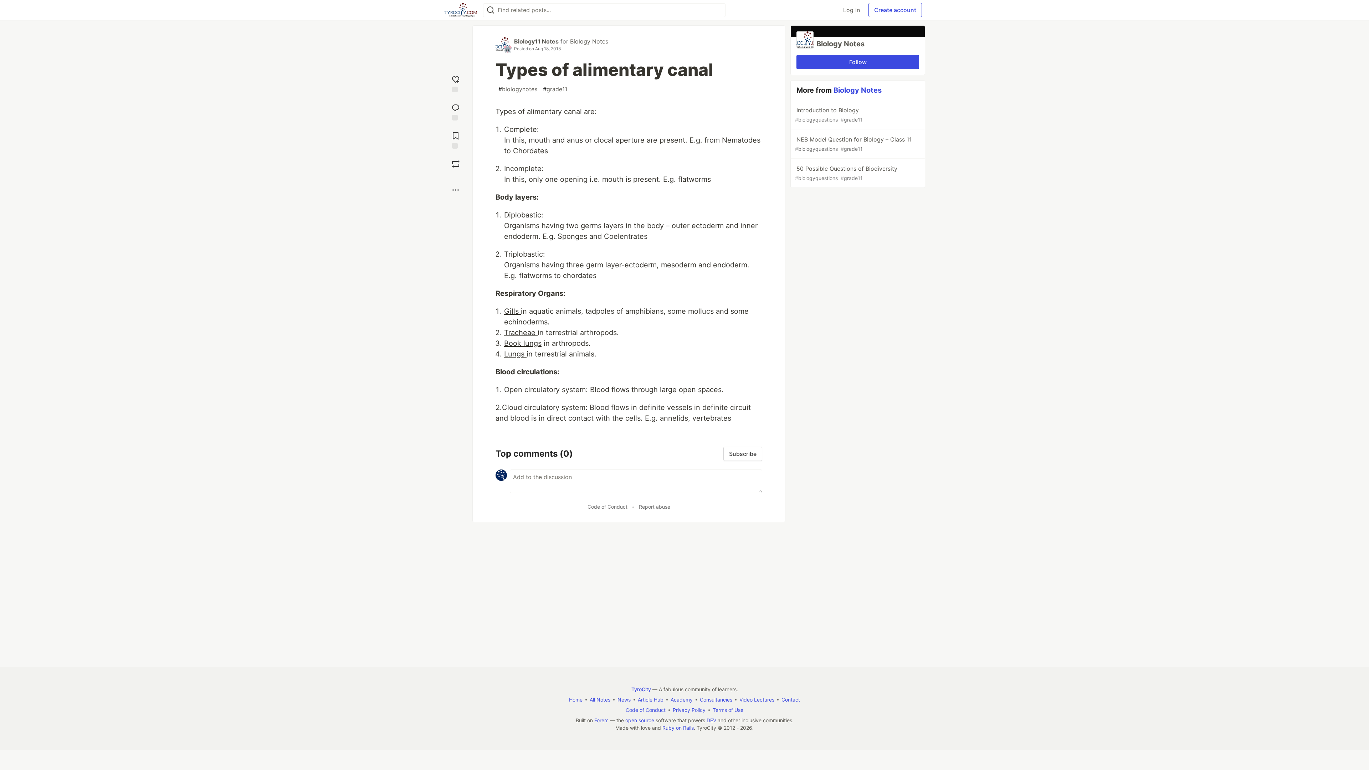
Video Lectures (756, 700)
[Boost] (455, 163)
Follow (858, 62)
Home (576, 700)
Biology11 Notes (536, 41)
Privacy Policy (689, 710)
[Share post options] (455, 190)
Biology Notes (589, 41)
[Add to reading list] (455, 139)
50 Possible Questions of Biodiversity (846, 173)
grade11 (555, 89)
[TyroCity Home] (460, 10)
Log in (851, 10)
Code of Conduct (607, 507)
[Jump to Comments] (455, 111)
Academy (682, 700)
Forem (601, 720)
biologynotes (517, 89)
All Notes (600, 700)
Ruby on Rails (678, 728)
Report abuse (654, 507)
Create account (895, 10)
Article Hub (650, 700)
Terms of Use (728, 710)
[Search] (490, 10)
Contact (790, 700)
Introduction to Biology (829, 115)
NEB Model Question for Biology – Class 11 (853, 144)
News (624, 700)
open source (639, 720)
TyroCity (641, 689)
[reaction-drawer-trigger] (455, 83)
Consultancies (716, 700)
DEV (711, 720)
